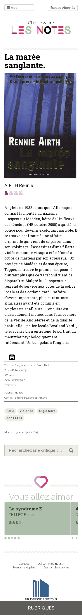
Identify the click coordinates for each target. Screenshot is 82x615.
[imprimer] (12, 357)
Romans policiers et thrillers (30, 397)
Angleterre (47, 411)
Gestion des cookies (56, 567)
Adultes (18, 392)
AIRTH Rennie (18, 185)
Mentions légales (24, 567)
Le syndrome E (25, 509)
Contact (24, 563)
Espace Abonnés (63, 7)
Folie (10, 411)
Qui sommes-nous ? (50, 563)
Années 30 (14, 417)
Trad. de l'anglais (14, 365)
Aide (14, 7)
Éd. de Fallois (12, 370)
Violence (26, 411)
